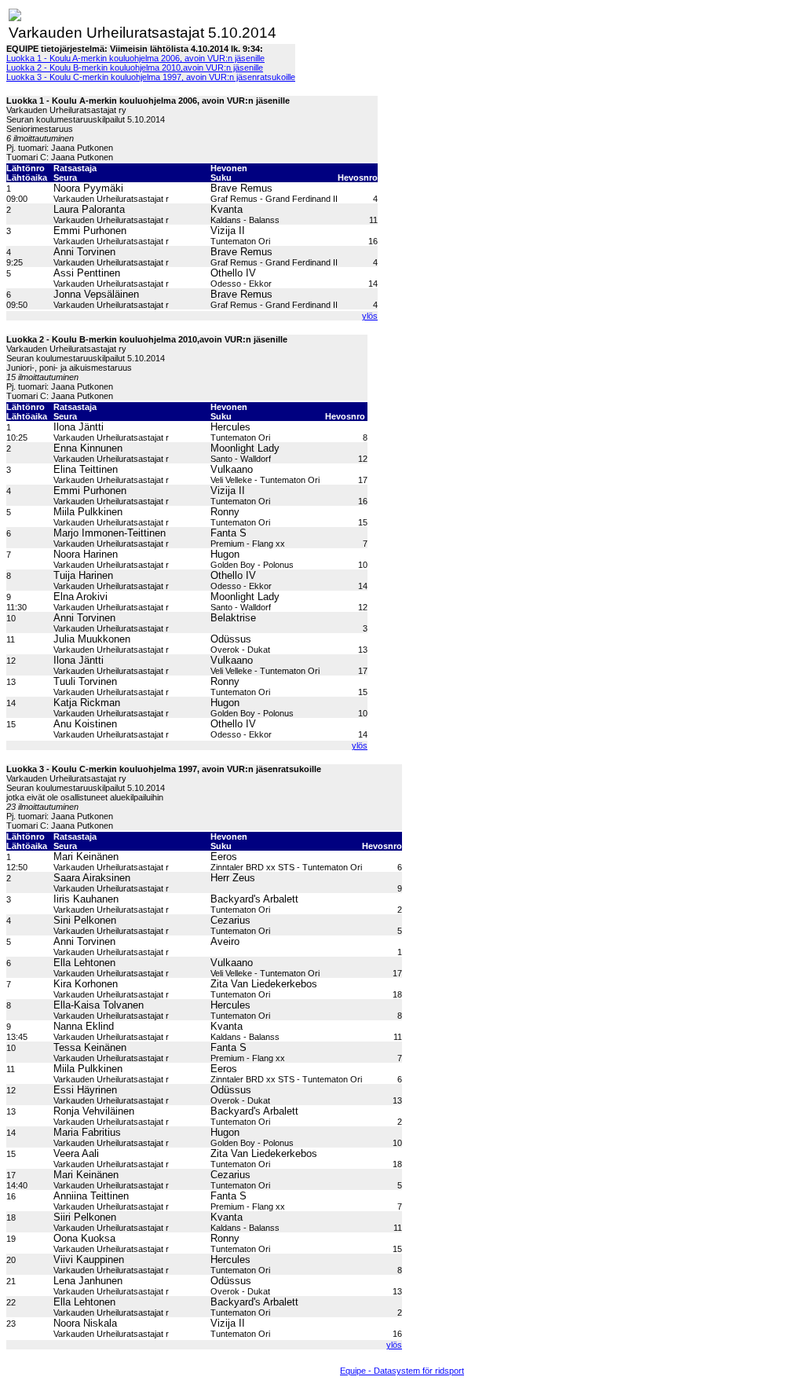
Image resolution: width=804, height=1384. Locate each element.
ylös (370, 315)
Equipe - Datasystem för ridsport (402, 1370)
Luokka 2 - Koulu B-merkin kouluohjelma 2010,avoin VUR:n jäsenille (134, 67)
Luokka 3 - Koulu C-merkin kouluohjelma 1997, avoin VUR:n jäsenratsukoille (150, 77)
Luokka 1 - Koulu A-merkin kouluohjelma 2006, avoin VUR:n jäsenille (135, 58)
